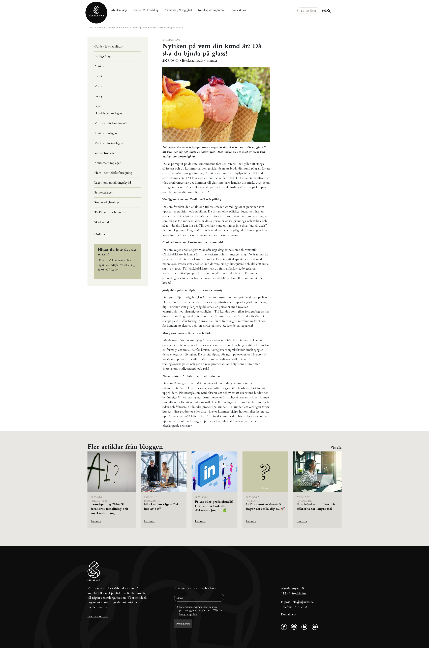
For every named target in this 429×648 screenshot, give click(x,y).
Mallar (98, 86)
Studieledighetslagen (107, 202)
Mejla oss (117, 265)
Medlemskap (119, 9)
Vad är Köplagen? (105, 153)
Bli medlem (308, 10)
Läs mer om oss (97, 616)
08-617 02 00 (302, 607)
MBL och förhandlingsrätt (111, 123)
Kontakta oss (239, 9)
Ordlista (99, 234)
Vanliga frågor (103, 56)
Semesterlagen (103, 192)
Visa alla (336, 447)
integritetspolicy (188, 614)
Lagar (98, 106)
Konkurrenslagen (105, 133)
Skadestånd (101, 222)
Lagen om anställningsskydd (112, 182)
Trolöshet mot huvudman (111, 212)
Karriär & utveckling (146, 9)
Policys (98, 96)
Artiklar (124, 27)
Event (98, 76)
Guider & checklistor (108, 46)
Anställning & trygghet (178, 9)
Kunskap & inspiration (211, 9)
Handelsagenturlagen (108, 113)
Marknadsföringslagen (108, 143)
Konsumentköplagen (107, 163)
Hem (90, 27)
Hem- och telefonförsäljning (113, 173)
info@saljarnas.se (303, 602)
